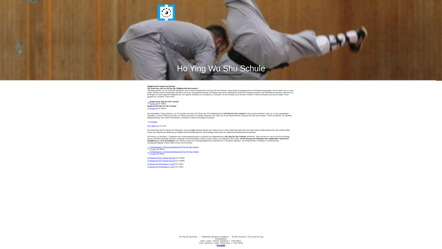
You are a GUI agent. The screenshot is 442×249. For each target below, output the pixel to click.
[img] (166, 13)
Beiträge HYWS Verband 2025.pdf (162, 158)
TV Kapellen (152, 122)
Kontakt (221, 245)
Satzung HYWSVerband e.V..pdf (162, 164)
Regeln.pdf (154, 104)
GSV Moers (151, 126)
